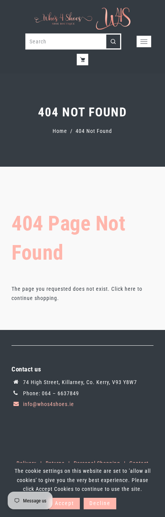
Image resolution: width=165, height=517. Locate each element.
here (130, 289)
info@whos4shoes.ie (48, 404)
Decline (100, 503)
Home (60, 131)
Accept (64, 503)
